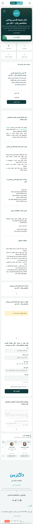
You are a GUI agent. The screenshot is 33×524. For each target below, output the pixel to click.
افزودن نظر (16, 391)
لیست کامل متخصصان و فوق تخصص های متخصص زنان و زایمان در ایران (16, 415)
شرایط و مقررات (17, 387)
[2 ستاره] (25, 364)
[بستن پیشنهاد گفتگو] (3, 521)
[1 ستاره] (27, 364)
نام (27, 348)
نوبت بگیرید (16, 102)
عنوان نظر (26, 368)
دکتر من (18, 512)
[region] (16, 449)
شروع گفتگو (7, 521)
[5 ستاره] (17, 364)
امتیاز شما (26, 362)
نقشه (15, 97)
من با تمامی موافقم (18, 387)
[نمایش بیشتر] (16, 294)
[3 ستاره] (22, 364)
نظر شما (26, 375)
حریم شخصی (17, 516)
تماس (15, 93)
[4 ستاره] (20, 364)
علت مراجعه (25, 355)
